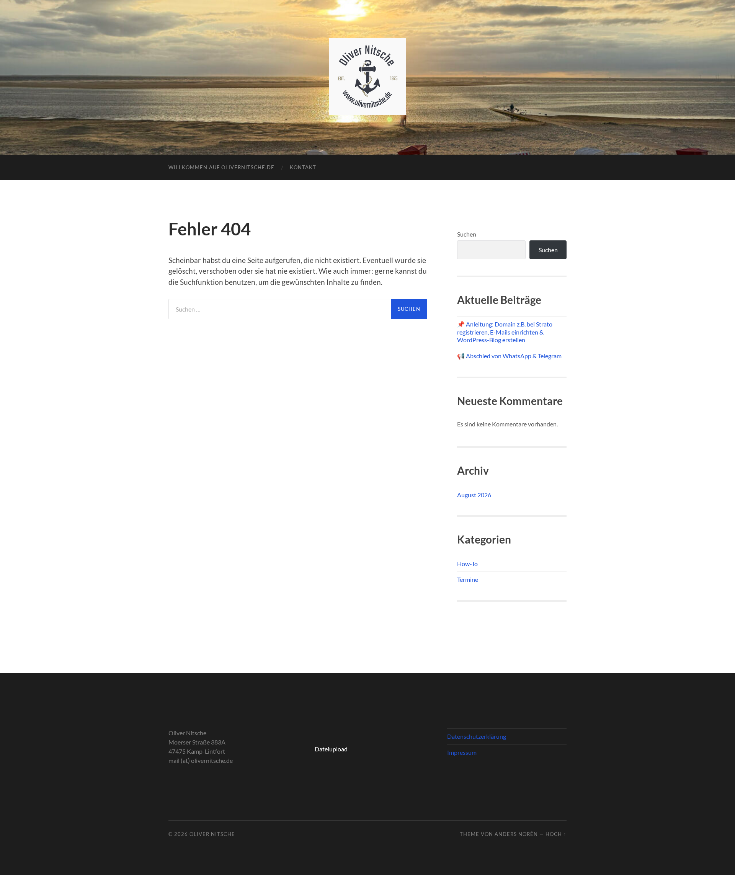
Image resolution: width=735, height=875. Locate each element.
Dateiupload (331, 749)
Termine (467, 579)
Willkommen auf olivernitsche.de (221, 167)
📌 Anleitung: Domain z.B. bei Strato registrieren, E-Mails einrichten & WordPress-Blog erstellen (504, 332)
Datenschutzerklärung (476, 736)
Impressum (462, 752)
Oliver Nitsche (212, 834)
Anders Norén (516, 834)
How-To (467, 563)
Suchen (466, 234)
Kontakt (303, 167)
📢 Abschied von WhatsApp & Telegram (509, 355)
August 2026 (474, 494)
